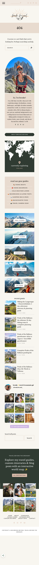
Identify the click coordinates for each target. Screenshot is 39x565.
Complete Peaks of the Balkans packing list (25, 352)
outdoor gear (24, 517)
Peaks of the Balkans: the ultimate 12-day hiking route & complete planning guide (24, 322)
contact (32, 518)
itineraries (25, 515)
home (10, 515)
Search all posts (10, 434)
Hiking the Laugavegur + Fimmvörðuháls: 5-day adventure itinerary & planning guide (25, 306)
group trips (22, 518)
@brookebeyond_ (18, 387)
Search (29, 438)
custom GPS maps (10, 518)
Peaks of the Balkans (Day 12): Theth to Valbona (24, 369)
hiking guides (12, 517)
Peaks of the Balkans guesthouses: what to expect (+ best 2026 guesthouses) (24, 337)
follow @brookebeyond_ (20, 426)
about (16, 515)
